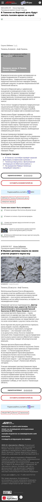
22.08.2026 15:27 (6, 246)
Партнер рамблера (18, 492)
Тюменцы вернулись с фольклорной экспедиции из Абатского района (19, 163)
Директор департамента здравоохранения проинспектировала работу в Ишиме (22, 229)
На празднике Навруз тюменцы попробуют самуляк (17, 167)
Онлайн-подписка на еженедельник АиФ (19, 434)
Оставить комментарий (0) (21, 183)
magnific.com (14, 284)
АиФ (15, 45)
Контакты (6, 436)
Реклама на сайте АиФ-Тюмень (15, 426)
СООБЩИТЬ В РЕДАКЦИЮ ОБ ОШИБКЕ (16, 439)
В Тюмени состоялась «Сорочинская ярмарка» (18, 216)
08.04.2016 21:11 (6, 8)
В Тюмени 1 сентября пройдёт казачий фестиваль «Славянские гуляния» (20, 159)
